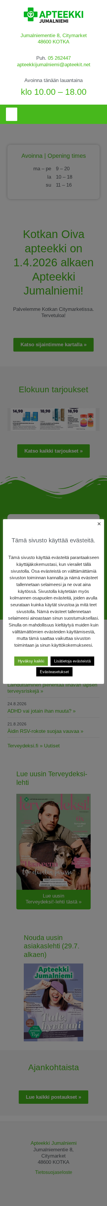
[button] (11, 114)
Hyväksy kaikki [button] (31, 661)
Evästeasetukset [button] (54, 672)
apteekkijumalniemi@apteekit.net (53, 64)
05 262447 (59, 58)
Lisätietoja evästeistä (72, 661)
